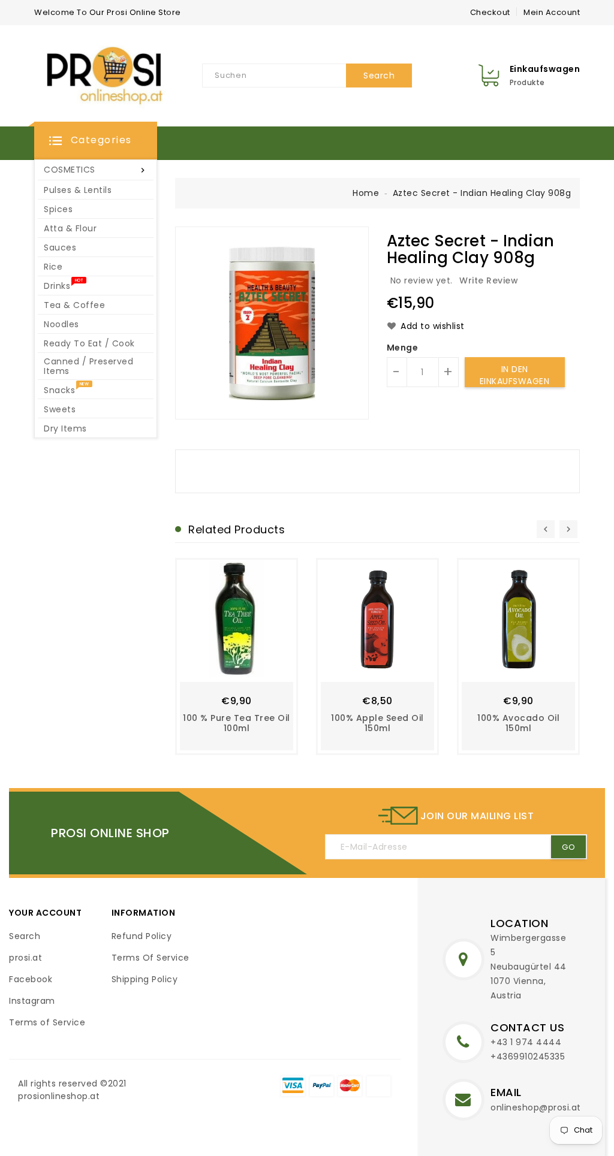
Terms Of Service (150, 958)
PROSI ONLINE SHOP (110, 833)
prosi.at (25, 958)
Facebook (30, 979)
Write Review (488, 280)
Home (366, 193)
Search (24, 936)
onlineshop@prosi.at (535, 1107)
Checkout (490, 12)
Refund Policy (142, 936)
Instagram (32, 1001)
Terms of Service (47, 1022)
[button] (95, 141)
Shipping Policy (145, 979)
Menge (403, 348)
